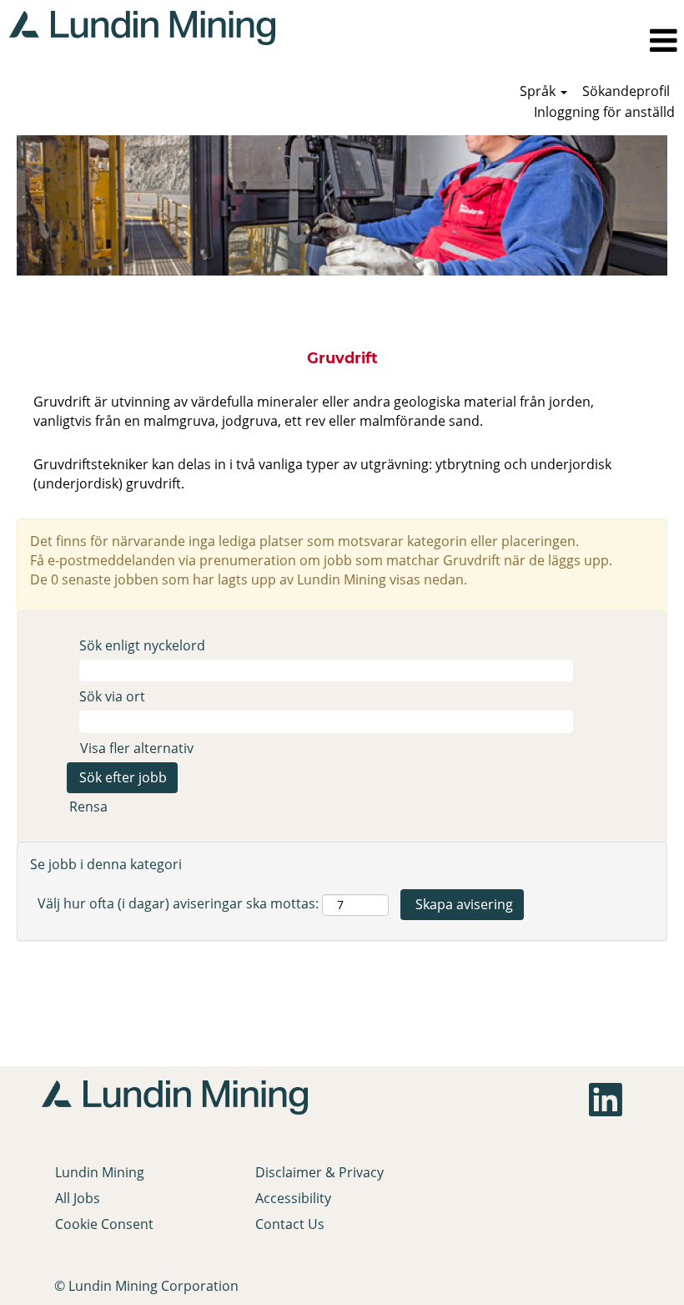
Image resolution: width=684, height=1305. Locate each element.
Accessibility (293, 1198)
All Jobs (77, 1198)
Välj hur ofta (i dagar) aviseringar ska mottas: (178, 903)
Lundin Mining (99, 1172)
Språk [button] (539, 91)
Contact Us (289, 1224)
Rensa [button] (88, 806)
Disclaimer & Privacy (319, 1172)
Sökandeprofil (626, 91)
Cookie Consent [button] (104, 1224)
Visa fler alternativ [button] (137, 748)
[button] (484, 40)
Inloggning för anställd (604, 112)
